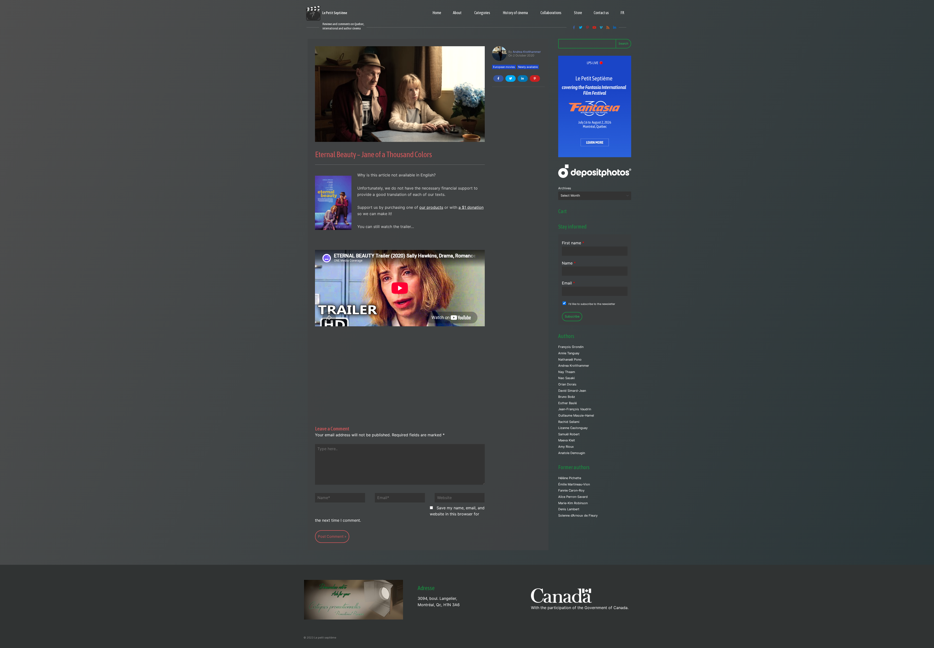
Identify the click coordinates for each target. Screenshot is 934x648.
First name (573, 242)
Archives (564, 188)
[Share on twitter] (510, 78)
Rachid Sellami (568, 422)
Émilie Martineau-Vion (574, 484)
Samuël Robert (569, 434)
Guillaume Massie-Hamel (576, 415)
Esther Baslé (567, 403)
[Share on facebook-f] (498, 78)
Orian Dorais (567, 384)
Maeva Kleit (566, 440)
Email (568, 283)
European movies (504, 67)
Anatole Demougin (571, 453)
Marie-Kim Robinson (573, 503)
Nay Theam (566, 372)
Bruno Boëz (566, 397)
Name (569, 263)
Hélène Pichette (569, 478)
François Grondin (571, 347)
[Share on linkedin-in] (523, 78)
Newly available (528, 67)
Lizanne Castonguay (573, 428)
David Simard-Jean (572, 390)
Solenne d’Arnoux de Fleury (578, 515)
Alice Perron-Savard (573, 497)
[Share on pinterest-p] (535, 78)
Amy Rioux (566, 446)
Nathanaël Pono (570, 359)
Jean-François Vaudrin (574, 409)
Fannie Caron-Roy (571, 490)
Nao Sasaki (566, 378)
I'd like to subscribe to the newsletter (591, 304)
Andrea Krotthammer (527, 52)
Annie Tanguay (568, 353)
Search (623, 43)
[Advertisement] (400, 369)
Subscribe (572, 316)
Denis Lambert (568, 509)
